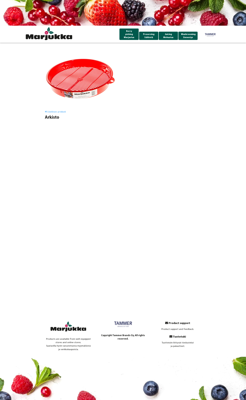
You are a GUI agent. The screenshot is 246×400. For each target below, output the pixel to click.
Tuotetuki (179, 336)
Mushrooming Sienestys (188, 36)
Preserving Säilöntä (148, 36)
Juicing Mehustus (168, 36)
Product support (179, 323)
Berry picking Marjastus (129, 34)
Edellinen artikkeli (56, 112)
